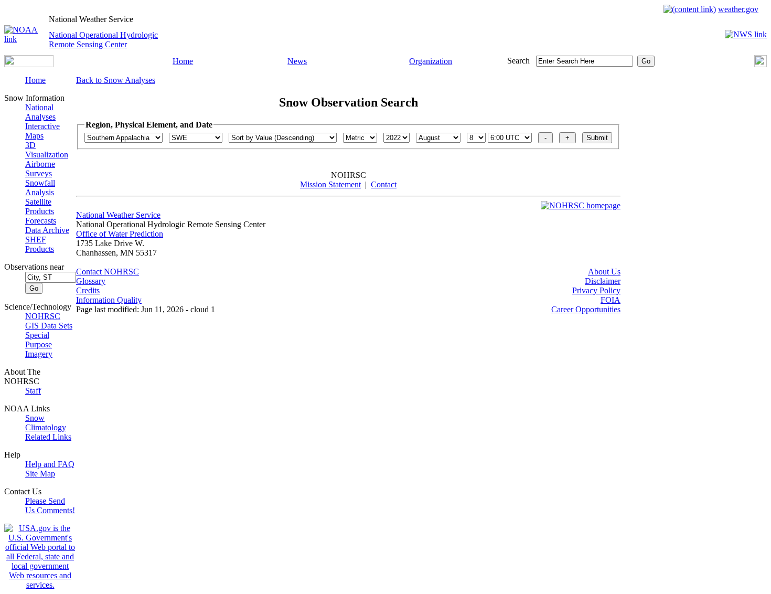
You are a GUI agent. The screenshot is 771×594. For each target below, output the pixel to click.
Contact (384, 184)
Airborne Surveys (40, 169)
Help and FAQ (49, 464)
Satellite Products (39, 206)
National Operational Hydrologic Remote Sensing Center (103, 39)
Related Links (48, 436)
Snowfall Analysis (40, 187)
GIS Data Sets (48, 325)
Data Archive (47, 230)
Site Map (40, 473)
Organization (430, 61)
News (297, 61)
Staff (33, 390)
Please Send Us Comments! (50, 505)
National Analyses (40, 112)
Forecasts (40, 220)
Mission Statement (330, 184)
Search (518, 60)
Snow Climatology (45, 422)
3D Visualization (46, 150)
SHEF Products (39, 244)
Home (183, 61)
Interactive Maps (42, 131)
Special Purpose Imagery (38, 344)
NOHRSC (42, 316)
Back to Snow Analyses (115, 80)
